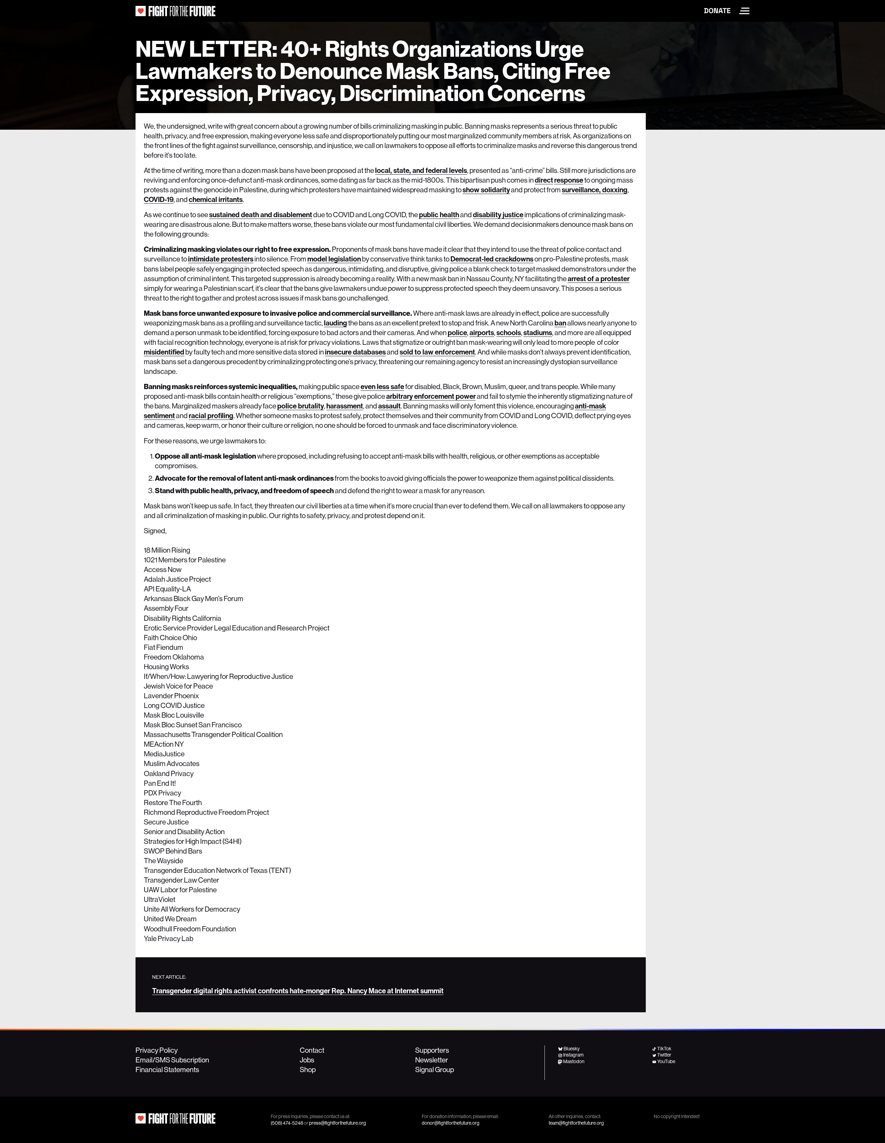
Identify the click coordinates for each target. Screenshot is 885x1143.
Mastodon (573, 1061)
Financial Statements (167, 1070)
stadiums (537, 333)
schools (508, 333)
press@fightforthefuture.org (337, 1123)
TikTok (664, 1048)
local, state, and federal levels (421, 170)
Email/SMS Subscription (172, 1060)
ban (560, 323)
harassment (344, 406)
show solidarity (486, 190)
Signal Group (434, 1070)
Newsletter (431, 1060)
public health (439, 215)
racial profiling (211, 416)
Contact (312, 1050)
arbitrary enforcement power (431, 396)
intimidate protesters (220, 259)
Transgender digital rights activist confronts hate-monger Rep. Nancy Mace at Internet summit (298, 991)
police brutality (300, 406)
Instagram (573, 1055)
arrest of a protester (599, 279)
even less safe (382, 386)
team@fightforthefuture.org (576, 1123)
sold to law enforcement (437, 352)
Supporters (432, 1050)
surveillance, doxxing (594, 190)
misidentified (164, 352)
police (457, 333)
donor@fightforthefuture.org (450, 1123)
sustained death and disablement (260, 215)
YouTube (666, 1061)
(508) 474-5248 (287, 1123)
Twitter (664, 1055)
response (568, 180)
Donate (717, 10)
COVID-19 (159, 199)
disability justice (498, 215)
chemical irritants (216, 199)
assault (389, 406)
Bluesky (571, 1048)
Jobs (307, 1060)
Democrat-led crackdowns (491, 259)
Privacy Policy (157, 1050)
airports (481, 333)
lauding (335, 323)
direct (544, 180)
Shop (308, 1070)
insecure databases (355, 352)
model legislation (334, 259)
